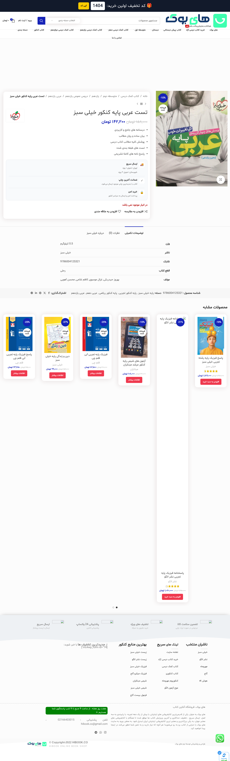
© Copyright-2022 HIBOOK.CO (68, 742)
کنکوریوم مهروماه (170, 680)
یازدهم (95, 96)
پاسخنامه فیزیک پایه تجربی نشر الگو (172, 575)
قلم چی (96, 363)
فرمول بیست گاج (138, 695)
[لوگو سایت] (195, 21)
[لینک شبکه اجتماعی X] (44, 293)
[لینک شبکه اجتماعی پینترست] (40, 293)
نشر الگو (172, 581)
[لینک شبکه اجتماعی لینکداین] (36, 293)
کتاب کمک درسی (130, 96)
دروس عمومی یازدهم (76, 96)
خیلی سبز (211, 366)
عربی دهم (91, 293)
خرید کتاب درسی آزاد (168, 659)
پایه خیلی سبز (146, 293)
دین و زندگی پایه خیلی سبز (57, 358)
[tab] (134, 231)
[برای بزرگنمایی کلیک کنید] (221, 179)
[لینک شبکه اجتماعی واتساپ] (100, 732)
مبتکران (134, 369)
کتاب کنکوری (172, 673)
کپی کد (83, 5)
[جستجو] (41, 21)
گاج (205, 673)
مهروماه (203, 666)
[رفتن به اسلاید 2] (113, 607)
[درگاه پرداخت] (223, 756)
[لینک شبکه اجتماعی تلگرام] (32, 293)
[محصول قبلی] (145, 104)
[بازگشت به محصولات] (141, 104)
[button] (210, 382)
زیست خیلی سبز (138, 652)
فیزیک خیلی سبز (138, 666)
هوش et (203, 680)
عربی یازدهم (54, 96)
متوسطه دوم (110, 96)
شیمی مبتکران (140, 680)
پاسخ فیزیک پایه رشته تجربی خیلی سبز (211, 360)
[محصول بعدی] (137, 104)
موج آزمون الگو (171, 688)
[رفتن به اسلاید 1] (117, 607)
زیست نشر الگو (139, 659)
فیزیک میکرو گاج (138, 673)
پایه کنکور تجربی (128, 293)
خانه (145, 96)
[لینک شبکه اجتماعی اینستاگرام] (105, 732)
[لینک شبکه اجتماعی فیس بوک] (49, 293)
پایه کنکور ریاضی (108, 293)
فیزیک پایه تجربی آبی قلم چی (95, 356)
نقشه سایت (172, 652)
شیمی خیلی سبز (139, 688)
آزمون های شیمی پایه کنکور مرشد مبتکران (134, 363)
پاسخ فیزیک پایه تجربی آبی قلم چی (19, 356)
